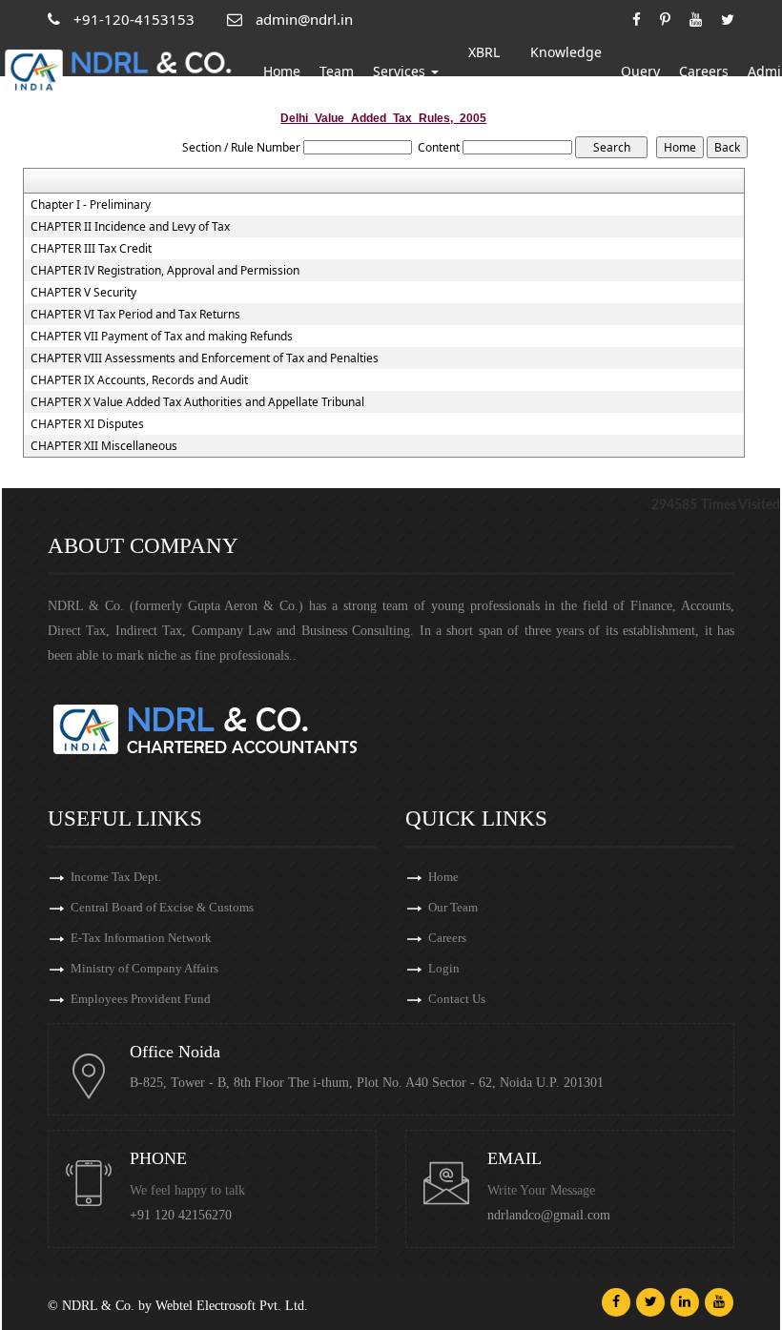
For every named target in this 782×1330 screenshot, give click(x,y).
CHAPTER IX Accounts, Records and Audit (139, 380)
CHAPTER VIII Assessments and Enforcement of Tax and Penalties (205, 358)
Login (444, 968)
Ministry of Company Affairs (144, 968)
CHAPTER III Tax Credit (91, 248)
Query (640, 71)
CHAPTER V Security (83, 292)
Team (336, 71)
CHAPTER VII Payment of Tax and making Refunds (162, 336)
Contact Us (456, 999)
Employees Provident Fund (141, 999)
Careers (704, 71)
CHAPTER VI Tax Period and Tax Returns (135, 314)
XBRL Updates (484, 71)
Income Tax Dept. (116, 877)
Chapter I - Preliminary (91, 205)
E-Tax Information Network (141, 938)
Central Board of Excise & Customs (162, 907)
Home (281, 71)
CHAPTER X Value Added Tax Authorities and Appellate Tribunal (197, 402)
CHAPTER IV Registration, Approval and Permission (165, 270)
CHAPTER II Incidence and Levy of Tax (130, 227)
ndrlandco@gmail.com (548, 1215)
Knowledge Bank (566, 71)
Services (401, 71)
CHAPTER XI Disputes (87, 424)
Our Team (453, 907)
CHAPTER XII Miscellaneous (104, 446)
